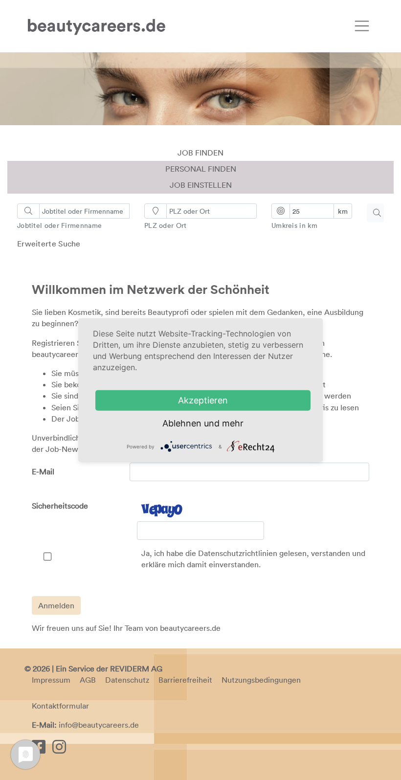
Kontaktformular (60, 706)
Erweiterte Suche (49, 243)
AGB (88, 680)
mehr (233, 423)
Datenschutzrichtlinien (237, 553)
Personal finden (200, 169)
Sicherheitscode (60, 506)
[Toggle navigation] (362, 26)
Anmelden (56, 605)
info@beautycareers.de (99, 725)
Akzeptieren (203, 400)
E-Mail (43, 471)
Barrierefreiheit (185, 680)
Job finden (200, 152)
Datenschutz (127, 680)
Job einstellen (201, 185)
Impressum (51, 680)
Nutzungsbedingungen (261, 680)
